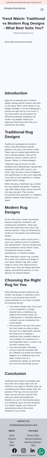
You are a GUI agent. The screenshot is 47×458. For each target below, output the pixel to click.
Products (12, 439)
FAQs (33, 445)
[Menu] (42, 9)
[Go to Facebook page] (15, 450)
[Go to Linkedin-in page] (32, 450)
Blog (12, 442)
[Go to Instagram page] (24, 450)
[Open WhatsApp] (41, 451)
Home (11, 435)
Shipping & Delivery (32, 442)
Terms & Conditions (33, 439)
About (11, 445)
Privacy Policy (33, 435)
